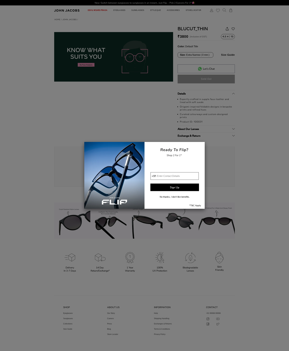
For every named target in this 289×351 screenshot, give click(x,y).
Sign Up (174, 187)
